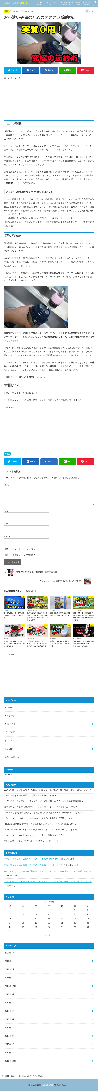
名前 (7, 510)
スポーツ (10, 724)
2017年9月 (10, 994)
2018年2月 (10, 969)
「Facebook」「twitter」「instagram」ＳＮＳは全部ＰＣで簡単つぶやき (38, 818)
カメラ (9, 716)
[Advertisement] (49, 98)
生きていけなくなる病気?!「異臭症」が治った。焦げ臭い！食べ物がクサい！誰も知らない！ (48, 790)
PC (8, 707)
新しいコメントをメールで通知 (20, 549)
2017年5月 (10, 1019)
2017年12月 (10, 986)
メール (8, 523)
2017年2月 (10, 1044)
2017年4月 (10, 1027)
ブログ (10, 732)
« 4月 (47, 935)
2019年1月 (10, 961)
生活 (6, 11)
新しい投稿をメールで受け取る (20, 555)
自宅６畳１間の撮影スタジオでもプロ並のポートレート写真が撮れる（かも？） (41, 807)
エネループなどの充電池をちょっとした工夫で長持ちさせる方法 (34, 835)
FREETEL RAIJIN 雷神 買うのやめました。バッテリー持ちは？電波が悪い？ (40, 824)
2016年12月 (10, 1061)
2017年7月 (10, 1002)
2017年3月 (10, 1036)
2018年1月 (10, 977)
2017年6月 (10, 1011)
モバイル (11, 741)
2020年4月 (10, 953)
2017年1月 (10, 1052)
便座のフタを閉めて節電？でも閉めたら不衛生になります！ (32, 795)
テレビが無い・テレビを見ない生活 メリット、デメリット (31, 841)
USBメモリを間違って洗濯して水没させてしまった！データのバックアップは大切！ (44, 812)
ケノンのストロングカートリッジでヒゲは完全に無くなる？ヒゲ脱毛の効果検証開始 (44, 801)
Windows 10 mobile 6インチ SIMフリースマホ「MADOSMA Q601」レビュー (40, 829)
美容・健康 (12, 757)
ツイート (8, 774)
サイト (7, 536)
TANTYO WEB (15, 3)
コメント (8, 484)
